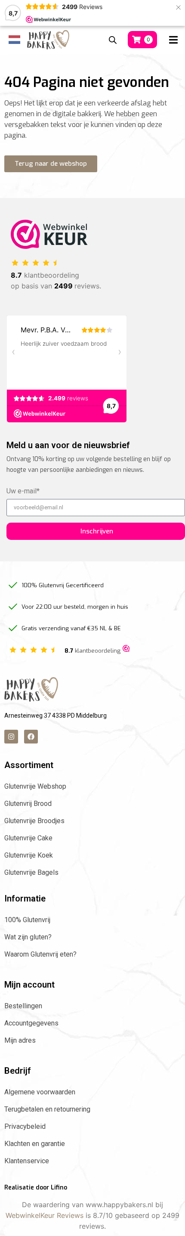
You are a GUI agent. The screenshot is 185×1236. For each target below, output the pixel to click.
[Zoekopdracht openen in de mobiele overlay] (112, 39)
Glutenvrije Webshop (35, 786)
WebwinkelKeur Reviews (44, 1215)
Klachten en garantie (34, 1144)
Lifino (59, 1187)
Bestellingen (23, 1006)
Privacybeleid (25, 1126)
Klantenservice (26, 1161)
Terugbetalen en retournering (47, 1109)
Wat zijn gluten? (28, 937)
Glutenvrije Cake (28, 838)
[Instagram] (11, 736)
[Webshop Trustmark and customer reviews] (126, 649)
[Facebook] (31, 736)
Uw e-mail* (23, 491)
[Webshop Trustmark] (49, 246)
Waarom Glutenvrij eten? (40, 954)
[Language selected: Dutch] (11, 40)
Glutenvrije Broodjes (34, 821)
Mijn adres (20, 1040)
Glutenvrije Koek (28, 855)
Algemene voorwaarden (39, 1092)
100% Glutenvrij (27, 920)
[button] (173, 39)
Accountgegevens (31, 1023)
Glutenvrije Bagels (31, 872)
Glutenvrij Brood (28, 803)
